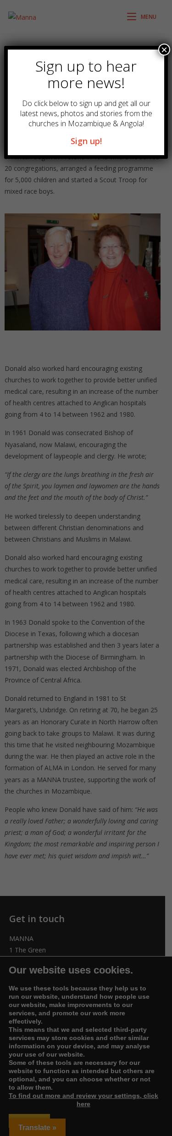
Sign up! (86, 140)
